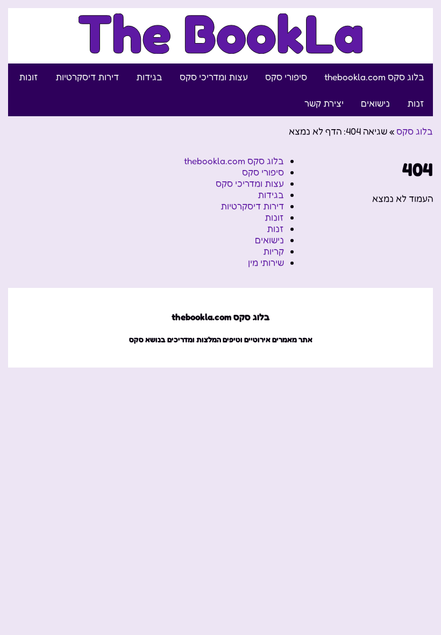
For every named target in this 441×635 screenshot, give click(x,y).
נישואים (375, 103)
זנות (415, 103)
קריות (273, 251)
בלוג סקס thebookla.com (374, 76)
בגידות (149, 76)
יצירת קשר (324, 103)
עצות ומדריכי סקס (214, 76)
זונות (28, 76)
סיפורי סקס (286, 76)
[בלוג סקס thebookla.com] (221, 47)
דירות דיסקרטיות (87, 76)
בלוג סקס (414, 131)
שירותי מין (266, 262)
